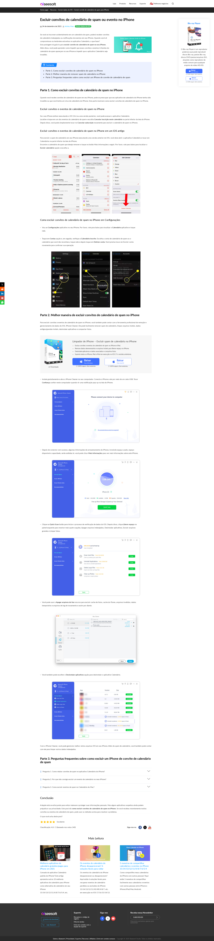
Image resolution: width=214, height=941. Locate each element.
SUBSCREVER (138, 917)
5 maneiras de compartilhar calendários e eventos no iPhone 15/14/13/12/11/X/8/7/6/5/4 (134, 866)
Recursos (132, 4)
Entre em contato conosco (106, 939)
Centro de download (51, 919)
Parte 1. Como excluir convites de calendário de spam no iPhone (74, 71)
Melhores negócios (161, 4)
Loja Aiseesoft (51, 925)
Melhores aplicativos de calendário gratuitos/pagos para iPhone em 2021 (54, 866)
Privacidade (70, 939)
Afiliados (93, 939)
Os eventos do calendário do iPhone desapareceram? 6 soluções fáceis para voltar (92, 866)
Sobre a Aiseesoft (59, 939)
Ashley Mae (69, 26)
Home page (44, 10)
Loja (114, 4)
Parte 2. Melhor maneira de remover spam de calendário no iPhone (75, 74)
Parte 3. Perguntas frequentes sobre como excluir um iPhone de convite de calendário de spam (88, 78)
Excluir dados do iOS (65, 10)
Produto (122, 4)
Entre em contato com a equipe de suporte (82, 926)
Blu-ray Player (194, 23)
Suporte (143, 4)
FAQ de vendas (79, 922)
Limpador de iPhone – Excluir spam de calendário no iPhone (104, 341)
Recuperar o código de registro (81, 918)
